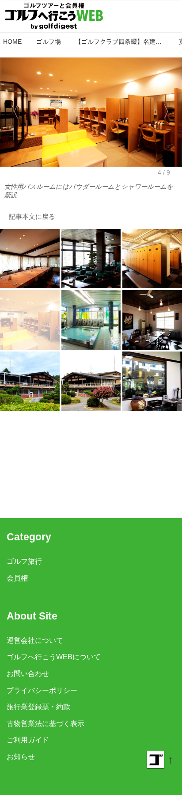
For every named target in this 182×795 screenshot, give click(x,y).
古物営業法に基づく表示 (45, 723)
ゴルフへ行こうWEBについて (54, 657)
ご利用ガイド (28, 740)
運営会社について (35, 640)
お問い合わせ (28, 673)
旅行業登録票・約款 (38, 707)
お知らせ (21, 757)
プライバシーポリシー (42, 690)
